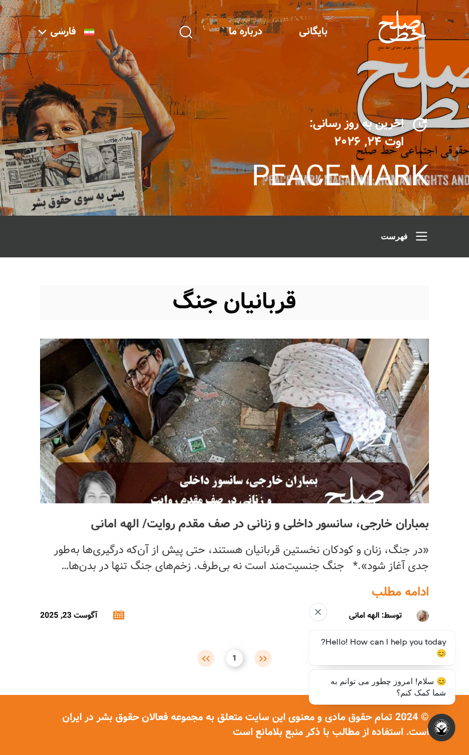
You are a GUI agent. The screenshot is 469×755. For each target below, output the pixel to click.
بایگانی (313, 31)
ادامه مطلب (400, 592)
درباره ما (246, 31)
